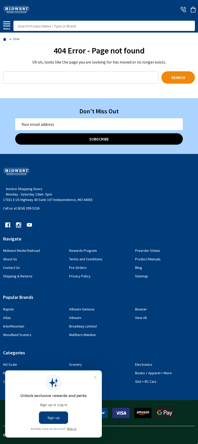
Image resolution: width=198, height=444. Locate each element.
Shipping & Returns (17, 276)
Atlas (7, 317)
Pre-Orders (78, 267)
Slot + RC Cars (145, 381)
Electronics (143, 364)
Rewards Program (83, 250)
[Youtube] (29, 225)
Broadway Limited (83, 326)
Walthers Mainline (82, 334)
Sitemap (141, 276)
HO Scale (10, 364)
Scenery (75, 364)
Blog (138, 267)
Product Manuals (148, 259)
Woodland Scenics (17, 334)
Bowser (141, 309)
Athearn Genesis (82, 309)
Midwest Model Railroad (21, 250)
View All (141, 317)
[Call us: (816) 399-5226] (183, 9)
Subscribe (99, 139)
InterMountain (13, 326)
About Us (10, 259)
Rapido (8, 309)
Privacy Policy (79, 276)
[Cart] (193, 9)
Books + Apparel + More (153, 373)
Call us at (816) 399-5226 (21, 208)
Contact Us (11, 267)
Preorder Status (147, 250)
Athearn (75, 317)
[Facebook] (7, 225)
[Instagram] (18, 225)
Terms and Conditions (85, 259)
